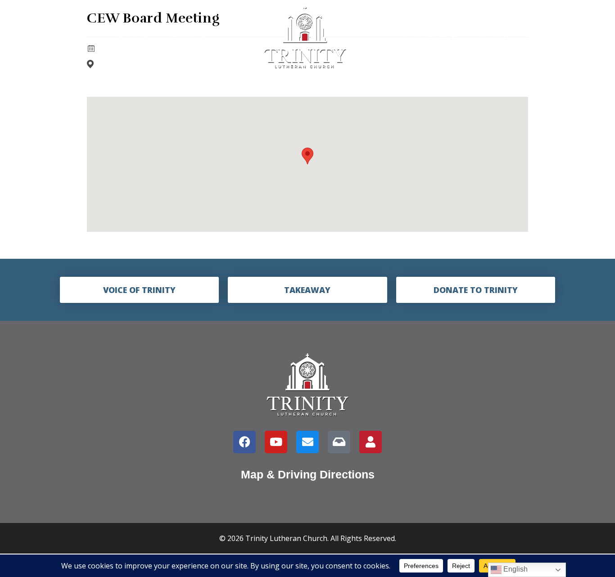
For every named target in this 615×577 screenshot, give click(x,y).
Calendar (425, 36)
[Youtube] (276, 442)
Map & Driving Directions (308, 474)
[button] (307, 156)
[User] (370, 442)
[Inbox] (339, 442)
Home (76, 36)
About (124, 36)
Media (183, 36)
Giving (554, 36)
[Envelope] (307, 442)
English (515, 569)
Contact (498, 36)
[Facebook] (244, 442)
